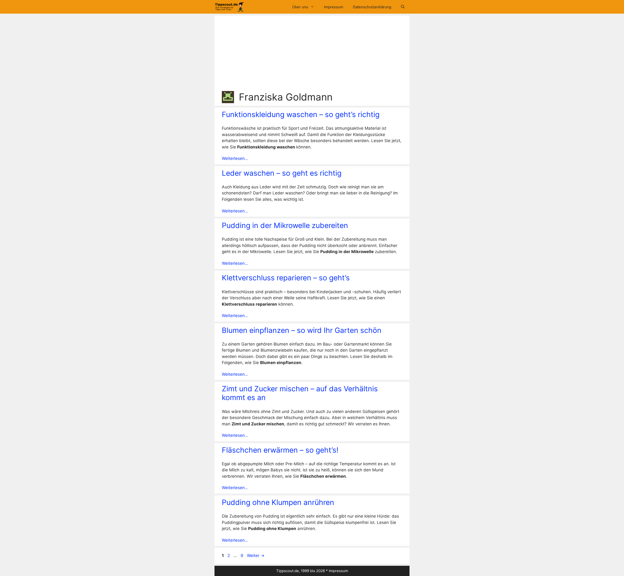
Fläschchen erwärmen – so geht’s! (280, 450)
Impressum (333, 7)
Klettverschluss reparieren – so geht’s (286, 277)
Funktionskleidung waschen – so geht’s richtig (301, 114)
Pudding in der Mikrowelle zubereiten (285, 225)
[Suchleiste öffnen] (403, 7)
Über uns (300, 7)
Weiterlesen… (235, 158)
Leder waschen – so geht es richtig (281, 173)
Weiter (255, 555)
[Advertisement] (312, 54)
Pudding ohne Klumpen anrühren (278, 502)
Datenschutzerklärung (372, 7)
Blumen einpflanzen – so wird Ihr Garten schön (301, 330)
